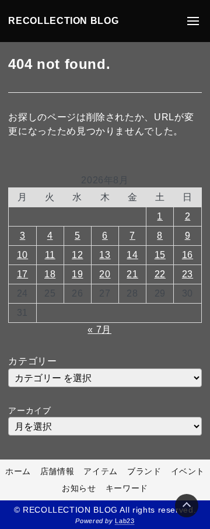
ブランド (144, 471)
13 (104, 255)
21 (132, 274)
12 (77, 255)
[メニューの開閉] (193, 21)
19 (77, 274)
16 (187, 255)
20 (104, 274)
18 (49, 274)
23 (187, 274)
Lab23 (124, 520)
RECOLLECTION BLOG (63, 21)
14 (132, 255)
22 (160, 274)
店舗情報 (57, 471)
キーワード (127, 488)
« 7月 (99, 330)
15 (160, 255)
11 (50, 255)
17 (22, 274)
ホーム (18, 471)
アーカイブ (29, 410)
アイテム (100, 471)
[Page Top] (186, 505)
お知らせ (79, 488)
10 (22, 255)
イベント (188, 471)
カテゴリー (32, 361)
